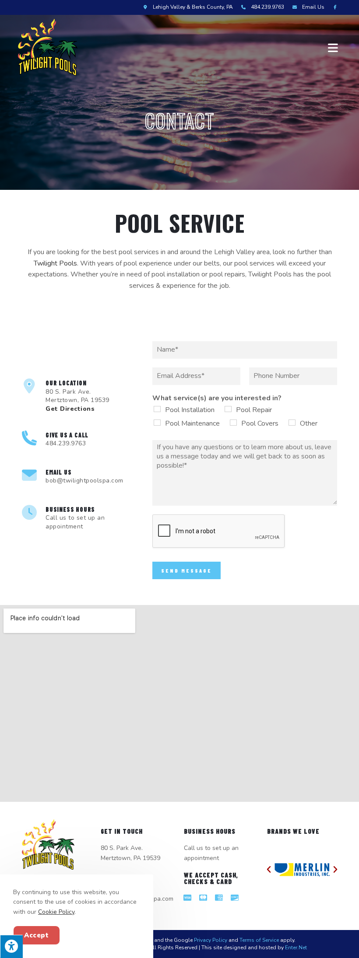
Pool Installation (190, 410)
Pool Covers (259, 423)
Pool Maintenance (192, 423)
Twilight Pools (55, 263)
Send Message (186, 570)
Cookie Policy (56, 912)
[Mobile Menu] (334, 48)
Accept (36, 935)
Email (313, 6)
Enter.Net (296, 947)
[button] (268, 869)
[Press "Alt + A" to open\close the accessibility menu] (11, 946)
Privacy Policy (210, 940)
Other (308, 423)
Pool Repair (254, 410)
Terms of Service (259, 940)
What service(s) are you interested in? (217, 398)
